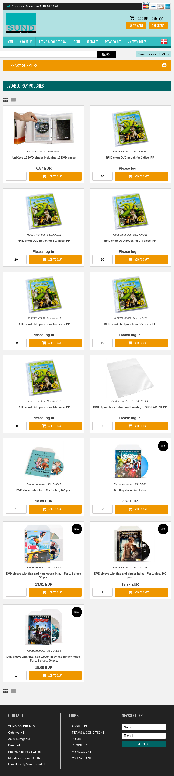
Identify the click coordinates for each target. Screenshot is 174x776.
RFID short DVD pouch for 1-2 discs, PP (44, 240)
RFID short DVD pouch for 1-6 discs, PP (44, 407)
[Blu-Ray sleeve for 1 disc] (130, 461)
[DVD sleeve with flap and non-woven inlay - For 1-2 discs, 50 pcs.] (43, 544)
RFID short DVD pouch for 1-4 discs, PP (44, 324)
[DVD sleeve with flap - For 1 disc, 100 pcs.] (43, 461)
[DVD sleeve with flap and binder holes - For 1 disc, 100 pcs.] (130, 543)
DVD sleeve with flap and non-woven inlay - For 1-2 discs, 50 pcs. (43, 575)
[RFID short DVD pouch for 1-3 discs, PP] (130, 211)
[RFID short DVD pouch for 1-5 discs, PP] (130, 295)
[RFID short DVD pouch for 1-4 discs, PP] (43, 295)
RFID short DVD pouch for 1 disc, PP (130, 157)
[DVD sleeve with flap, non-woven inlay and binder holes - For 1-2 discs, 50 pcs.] (43, 626)
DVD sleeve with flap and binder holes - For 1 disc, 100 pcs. (130, 575)
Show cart (136, 25)
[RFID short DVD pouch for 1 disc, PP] (130, 128)
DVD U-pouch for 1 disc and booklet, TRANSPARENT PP (130, 407)
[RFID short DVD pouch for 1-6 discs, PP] (43, 378)
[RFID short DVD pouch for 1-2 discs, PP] (43, 211)
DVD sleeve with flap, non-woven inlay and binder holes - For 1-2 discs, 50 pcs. (43, 658)
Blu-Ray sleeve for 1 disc (130, 490)
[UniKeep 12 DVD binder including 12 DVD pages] (43, 127)
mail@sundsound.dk (32, 764)
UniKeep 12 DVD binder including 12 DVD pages (44, 157)
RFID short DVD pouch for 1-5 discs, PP (130, 324)
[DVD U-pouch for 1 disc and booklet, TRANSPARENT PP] (130, 378)
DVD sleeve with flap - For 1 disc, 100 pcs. (44, 490)
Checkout (158, 25)
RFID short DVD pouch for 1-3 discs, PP (130, 240)
